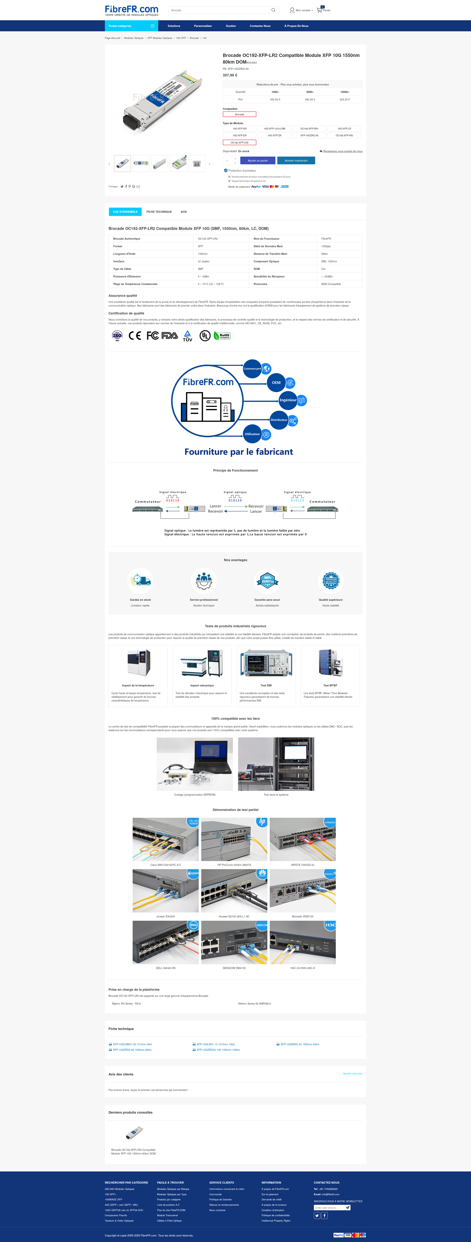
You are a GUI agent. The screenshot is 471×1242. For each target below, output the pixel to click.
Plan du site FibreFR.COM (171, 1210)
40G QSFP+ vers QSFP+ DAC (121, 1204)
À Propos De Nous (296, 26)
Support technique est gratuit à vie (249, 180)
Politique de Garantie (220, 1199)
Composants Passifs (116, 1215)
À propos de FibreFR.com (275, 1189)
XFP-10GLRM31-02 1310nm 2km (132, 1044)
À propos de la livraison (274, 1204)
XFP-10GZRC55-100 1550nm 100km (218, 1050)
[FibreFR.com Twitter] (317, 1215)
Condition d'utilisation (273, 1210)
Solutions (174, 26)
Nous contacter (217, 1210)
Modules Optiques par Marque (173, 1189)
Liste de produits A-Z (168, 1204)
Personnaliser (203, 26)
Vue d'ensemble (125, 212)
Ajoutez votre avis (352, 1073)
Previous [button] (110, 164)
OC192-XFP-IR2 (344, 135)
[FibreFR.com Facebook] (324, 1215)
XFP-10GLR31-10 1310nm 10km (216, 1044)
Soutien (231, 26)
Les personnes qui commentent (169, 1090)
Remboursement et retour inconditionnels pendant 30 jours (261, 176)
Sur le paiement (270, 1194)
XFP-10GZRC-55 (309, 135)
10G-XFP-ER (240, 135)
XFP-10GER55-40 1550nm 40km (300, 1044)
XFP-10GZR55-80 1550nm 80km (132, 1050)
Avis (184, 212)
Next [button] (208, 164)
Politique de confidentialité (276, 1215)
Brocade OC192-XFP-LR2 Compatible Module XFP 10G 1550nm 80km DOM (133, 1151)
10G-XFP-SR (240, 128)
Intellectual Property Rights (276, 1220)
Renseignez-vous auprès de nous (342, 151)
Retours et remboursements (224, 1204)
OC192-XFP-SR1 (309, 128)
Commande (215, 1194)
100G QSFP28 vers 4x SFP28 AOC (124, 1210)
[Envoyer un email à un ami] (138, 186)
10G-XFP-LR (344, 128)
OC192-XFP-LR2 (239, 142)
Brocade (239, 114)
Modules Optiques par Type (171, 1194)
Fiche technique (159, 212)
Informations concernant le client (226, 1189)
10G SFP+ (110, 1194)
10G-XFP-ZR (274, 135)
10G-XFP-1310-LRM (274, 128)
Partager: (113, 186)
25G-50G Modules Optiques (119, 1189)
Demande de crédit (272, 1199)
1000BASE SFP (113, 1199)
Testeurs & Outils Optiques (119, 1220)
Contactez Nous (260, 26)
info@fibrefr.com (330, 1194)
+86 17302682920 (328, 1189)
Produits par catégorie (168, 1199)
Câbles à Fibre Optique (169, 1220)
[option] (122, 164)
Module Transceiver (167, 1215)
